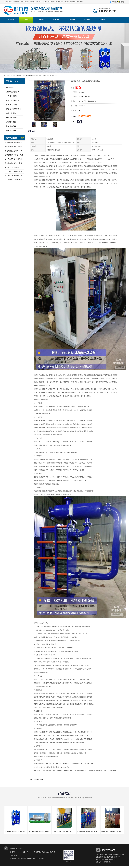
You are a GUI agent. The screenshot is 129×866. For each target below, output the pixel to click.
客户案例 (86, 19)
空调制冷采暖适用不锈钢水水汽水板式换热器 (14, 147)
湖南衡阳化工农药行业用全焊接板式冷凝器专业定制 (14, 179)
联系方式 (102, 19)
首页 (12, 75)
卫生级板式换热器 (12, 92)
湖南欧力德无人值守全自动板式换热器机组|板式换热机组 (22, 831)
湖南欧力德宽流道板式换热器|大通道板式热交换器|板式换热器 (96, 831)
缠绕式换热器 (11, 126)
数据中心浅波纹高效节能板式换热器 (14, 163)
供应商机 (26, 19)
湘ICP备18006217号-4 (29, 852)
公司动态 (56, 19)
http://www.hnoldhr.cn (36, 779)
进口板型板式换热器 (13, 109)
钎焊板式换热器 (11, 105)
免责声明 (28, 858)
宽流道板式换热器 (12, 100)
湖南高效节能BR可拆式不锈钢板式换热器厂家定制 (14, 167)
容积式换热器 (11, 122)
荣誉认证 (71, 19)
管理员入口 (34, 858)
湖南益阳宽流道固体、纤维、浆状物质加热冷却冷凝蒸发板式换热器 (14, 151)
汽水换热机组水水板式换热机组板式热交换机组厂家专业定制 (14, 142)
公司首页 (11, 19)
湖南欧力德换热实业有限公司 (44, 852)
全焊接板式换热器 (12, 96)
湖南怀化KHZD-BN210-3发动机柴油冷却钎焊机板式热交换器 (14, 175)
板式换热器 (10, 87)
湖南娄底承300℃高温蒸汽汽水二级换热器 (14, 155)
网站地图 (41, 858)
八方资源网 (21, 858)
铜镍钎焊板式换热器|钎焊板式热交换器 (65, 831)
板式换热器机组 (28, 75)
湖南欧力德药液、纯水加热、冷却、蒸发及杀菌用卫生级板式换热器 (14, 159)
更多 (22, 138)
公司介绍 (41, 19)
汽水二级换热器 (11, 113)
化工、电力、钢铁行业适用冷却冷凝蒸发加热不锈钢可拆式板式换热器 (14, 171)
